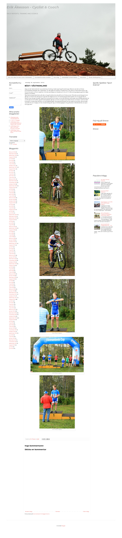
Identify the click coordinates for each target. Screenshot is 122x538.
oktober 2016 (12, 262)
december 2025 (13, 153)
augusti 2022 (12, 202)
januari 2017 (12, 257)
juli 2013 (11, 321)
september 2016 (13, 263)
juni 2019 (11, 223)
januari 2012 (12, 338)
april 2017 (11, 252)
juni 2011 (11, 348)
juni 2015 (11, 282)
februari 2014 (12, 309)
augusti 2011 (12, 345)
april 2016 (11, 270)
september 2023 (13, 185)
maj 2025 (11, 162)
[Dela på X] (46, 439)
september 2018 (13, 228)
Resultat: (83, 77)
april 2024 (11, 175)
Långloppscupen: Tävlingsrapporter (14, 118)
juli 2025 (11, 158)
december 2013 (12, 312)
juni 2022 (11, 206)
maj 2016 (11, 268)
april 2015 (11, 285)
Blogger (63, 525)
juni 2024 (11, 172)
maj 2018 (11, 235)
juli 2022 (11, 204)
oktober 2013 (12, 316)
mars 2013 (11, 326)
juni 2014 (11, 302)
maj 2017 (11, 250)
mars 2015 (11, 287)
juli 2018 (11, 231)
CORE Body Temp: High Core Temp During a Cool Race (15, 127)
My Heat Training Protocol (105, 180)
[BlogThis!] (44, 439)
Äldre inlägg (86, 511)
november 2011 (12, 341)
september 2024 (13, 167)
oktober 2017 (12, 241)
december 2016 (12, 258)
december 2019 (12, 216)
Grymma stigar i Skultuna (105, 191)
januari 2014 (12, 311)
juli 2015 (11, 280)
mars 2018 (11, 236)
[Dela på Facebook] (47, 439)
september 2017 (13, 243)
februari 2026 (12, 152)
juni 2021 (11, 213)
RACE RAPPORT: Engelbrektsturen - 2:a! (106, 225)
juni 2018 (11, 233)
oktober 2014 (12, 296)
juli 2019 (11, 221)
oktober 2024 (12, 165)
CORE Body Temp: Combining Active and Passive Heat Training (15, 123)
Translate (14, 144)
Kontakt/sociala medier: (43, 77)
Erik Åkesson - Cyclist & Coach (33, 7)
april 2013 (11, 324)
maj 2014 (11, 304)
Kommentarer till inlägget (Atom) (41, 513)
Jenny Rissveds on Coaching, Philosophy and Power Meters (106, 214)
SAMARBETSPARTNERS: (70, 77)
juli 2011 (11, 346)
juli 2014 (11, 301)
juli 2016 (11, 267)
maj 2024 (11, 174)
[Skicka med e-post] (42, 439)
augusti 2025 (12, 157)
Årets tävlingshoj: (95, 77)
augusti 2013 (12, 319)
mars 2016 (11, 272)
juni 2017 (11, 248)
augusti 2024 (12, 169)
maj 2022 (11, 207)
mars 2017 (11, 253)
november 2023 (13, 182)
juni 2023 (11, 191)
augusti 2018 (12, 230)
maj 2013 (11, 323)
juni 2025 (11, 160)
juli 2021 (11, 211)
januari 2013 (12, 328)
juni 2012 (11, 334)
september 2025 (13, 155)
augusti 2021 (12, 209)
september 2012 (13, 333)
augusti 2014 (12, 299)
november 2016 (13, 260)
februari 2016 (12, 274)
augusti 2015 (12, 279)
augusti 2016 (12, 265)
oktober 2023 (12, 184)
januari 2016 (12, 275)
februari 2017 (12, 255)
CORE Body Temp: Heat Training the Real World (15, 131)
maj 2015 (11, 284)
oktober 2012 (12, 331)
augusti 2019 (12, 219)
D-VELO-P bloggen (15, 120)
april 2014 (11, 306)
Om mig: (56, 77)
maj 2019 (11, 224)
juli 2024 (11, 170)
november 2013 (13, 314)
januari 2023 (12, 199)
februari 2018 (12, 238)
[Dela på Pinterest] (49, 439)
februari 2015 (12, 289)
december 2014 (12, 292)
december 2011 (12, 340)
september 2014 (13, 297)
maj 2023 (11, 192)
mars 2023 (11, 196)
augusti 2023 (12, 187)
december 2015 (12, 277)
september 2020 (13, 214)
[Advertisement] (65, 498)
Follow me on (98, 124)
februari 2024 (12, 179)
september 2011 (13, 343)
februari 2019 (12, 226)
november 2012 (13, 329)
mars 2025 (11, 163)
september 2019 (13, 218)
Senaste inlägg (28, 511)
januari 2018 (12, 240)
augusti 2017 (12, 245)
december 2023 (13, 180)
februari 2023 (12, 197)
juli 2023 (11, 189)
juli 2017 (11, 246)
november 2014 (13, 294)
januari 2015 (12, 290)
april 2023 (11, 194)
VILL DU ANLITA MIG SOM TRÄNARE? (20, 77)
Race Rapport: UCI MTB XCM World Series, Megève (106, 203)
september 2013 (13, 318)
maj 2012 (11, 336)
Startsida (58, 511)
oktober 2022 (12, 201)
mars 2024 (11, 177)
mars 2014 (11, 307)
